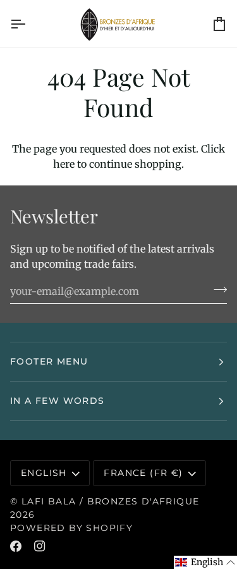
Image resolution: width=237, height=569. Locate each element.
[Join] (216, 289)
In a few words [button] (57, 400)
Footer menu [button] (49, 361)
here (64, 164)
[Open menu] (29, 23)
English (44, 472)
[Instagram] (40, 546)
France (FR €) (143, 472)
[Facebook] (15, 546)
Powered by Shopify (71, 528)
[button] (205, 562)
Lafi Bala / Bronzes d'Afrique (110, 501)
